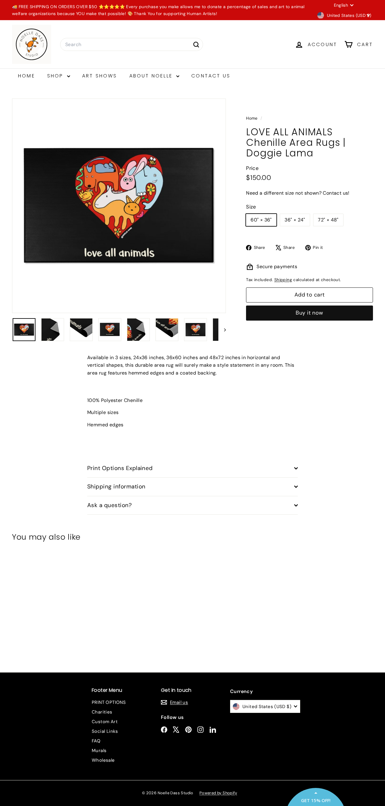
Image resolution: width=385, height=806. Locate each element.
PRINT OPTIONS (109, 702)
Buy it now (309, 313)
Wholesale (103, 760)
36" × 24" (295, 220)
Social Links (105, 731)
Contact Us (210, 75)
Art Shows (99, 75)
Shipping (283, 279)
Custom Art (105, 722)
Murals (99, 751)
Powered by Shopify (218, 792)
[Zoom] (119, 205)
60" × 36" (261, 220)
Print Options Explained (120, 468)
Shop (56, 75)
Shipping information (116, 486)
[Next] (222, 330)
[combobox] (131, 44)
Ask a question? (109, 505)
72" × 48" (328, 220)
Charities (102, 712)
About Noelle (152, 75)
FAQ (96, 741)
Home (26, 75)
